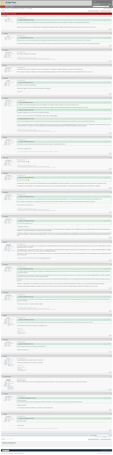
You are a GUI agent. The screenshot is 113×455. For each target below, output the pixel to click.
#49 (111, 173)
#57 (111, 356)
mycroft (5, 242)
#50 (111, 192)
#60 (111, 414)
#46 (111, 98)
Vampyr (5, 137)
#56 (111, 339)
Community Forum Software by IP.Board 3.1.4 (104, 453)
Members (7, 6)
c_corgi (5, 15)
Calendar (11, 6)
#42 (111, 33)
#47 (111, 137)
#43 (111, 50)
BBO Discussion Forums (5, 8)
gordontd (5, 78)
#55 (111, 315)
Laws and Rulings (29, 8)
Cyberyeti (5, 173)
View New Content (106, 8)
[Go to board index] (9, 2)
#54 (111, 292)
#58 (111, 376)
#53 (111, 264)
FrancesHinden (7, 376)
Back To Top (3, 453)
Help (110, 4)
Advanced (112, 6)
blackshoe (5, 50)
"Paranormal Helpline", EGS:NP (45, 258)
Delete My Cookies (14, 453)
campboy (5, 33)
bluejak (5, 315)
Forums (2, 6)
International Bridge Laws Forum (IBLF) (18, 8)
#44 (111, 65)
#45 (111, 78)
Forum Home (8, 453)
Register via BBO (97, 4)
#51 (111, 216)
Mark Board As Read (20, 453)
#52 (111, 242)
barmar (5, 65)
